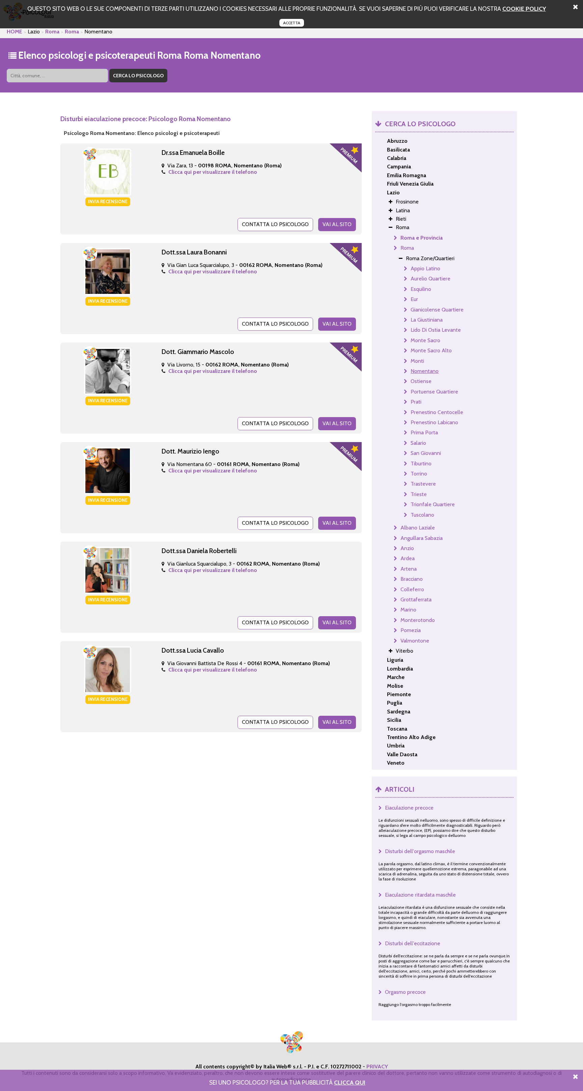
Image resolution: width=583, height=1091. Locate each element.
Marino (408, 609)
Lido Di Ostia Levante (436, 330)
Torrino (419, 473)
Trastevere (423, 484)
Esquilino (421, 289)
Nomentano (425, 371)
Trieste (419, 494)
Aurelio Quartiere (430, 278)
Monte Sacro (425, 340)
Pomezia (410, 630)
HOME (14, 31)
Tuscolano (422, 515)
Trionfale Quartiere (433, 504)
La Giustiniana (427, 320)
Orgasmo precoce (405, 992)
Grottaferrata (416, 599)
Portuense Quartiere (434, 391)
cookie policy (524, 8)
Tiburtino (421, 463)
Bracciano (411, 579)
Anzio (407, 548)
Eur (414, 299)
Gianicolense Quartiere (437, 309)
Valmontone (414, 640)
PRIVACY (377, 1066)
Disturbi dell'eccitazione (412, 943)
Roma (52, 31)
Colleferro (412, 589)
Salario (418, 443)
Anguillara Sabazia (421, 538)
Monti (417, 361)
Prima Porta (424, 432)
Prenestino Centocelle (437, 412)
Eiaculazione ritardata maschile (420, 895)
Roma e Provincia (421, 238)
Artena (408, 569)
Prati (416, 402)
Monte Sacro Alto (431, 350)
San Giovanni (426, 453)
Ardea (407, 558)
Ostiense (421, 381)
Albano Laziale (417, 527)
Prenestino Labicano (434, 422)
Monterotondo (417, 620)
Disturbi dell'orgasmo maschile (420, 851)
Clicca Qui (349, 1082)
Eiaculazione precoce (409, 807)
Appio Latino (425, 268)
